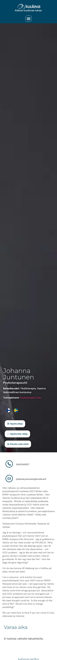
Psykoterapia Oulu (30, 397)
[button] (28, 19)
